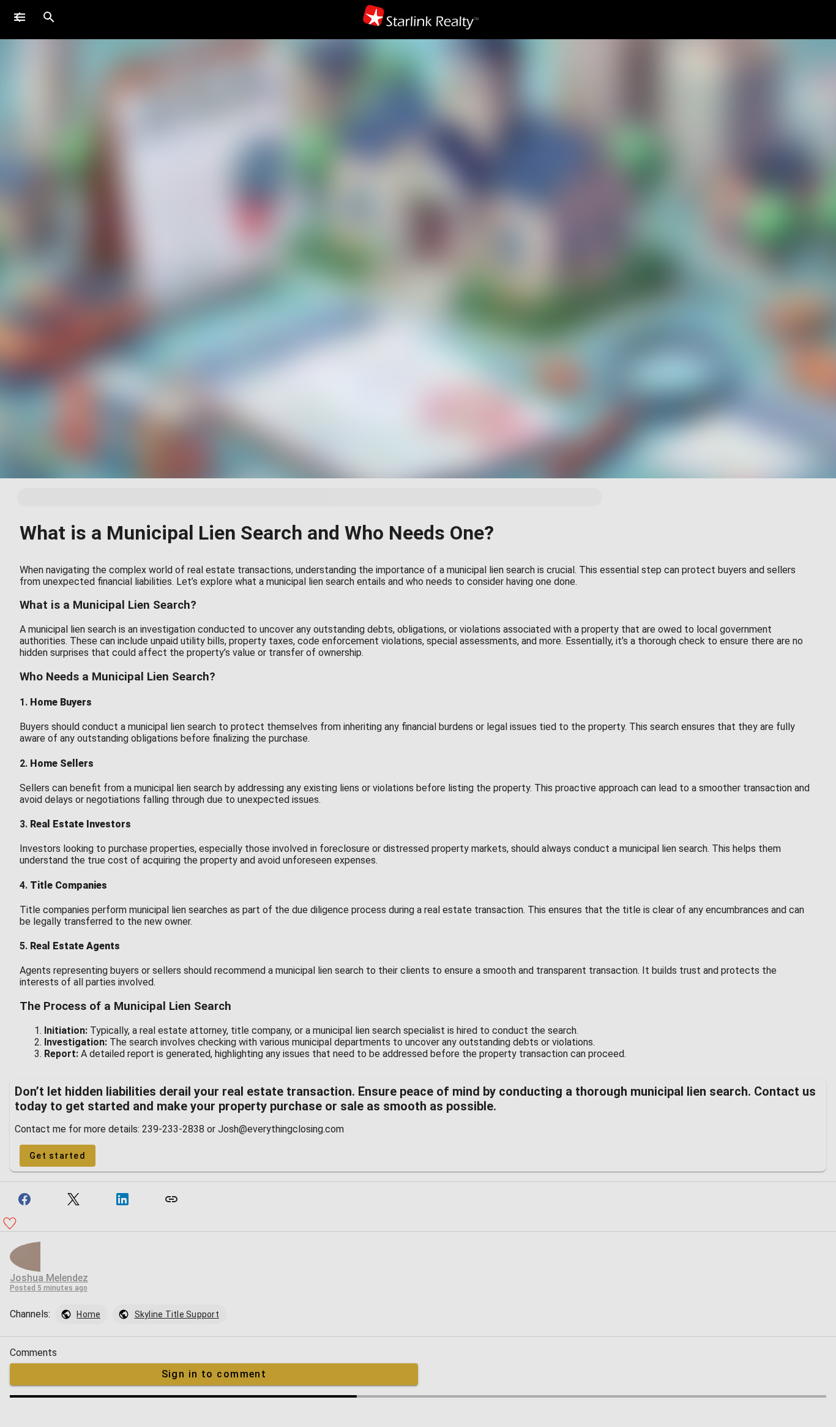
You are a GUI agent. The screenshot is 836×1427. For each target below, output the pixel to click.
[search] (49, 17)
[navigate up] (19, 17)
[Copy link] (171, 1199)
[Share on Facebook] (24, 1199)
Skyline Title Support (177, 1314)
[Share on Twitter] (73, 1199)
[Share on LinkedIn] (122, 1199)
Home (88, 1314)
